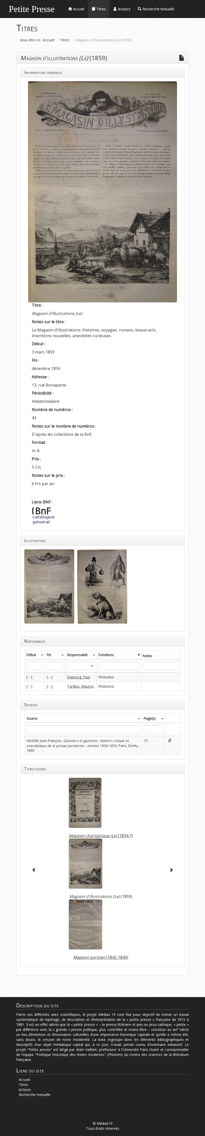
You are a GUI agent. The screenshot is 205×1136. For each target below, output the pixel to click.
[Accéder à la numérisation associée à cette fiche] (182, 58)
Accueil (48, 40)
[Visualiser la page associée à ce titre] (85, 805)
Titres (64, 40)
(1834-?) (101, 835)
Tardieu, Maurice (80, 686)
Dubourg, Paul (78, 677)
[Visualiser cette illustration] (49, 586)
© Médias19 (102, 1123)
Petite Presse (31, 8)
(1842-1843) (100, 957)
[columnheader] (34, 655)
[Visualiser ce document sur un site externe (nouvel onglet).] (169, 740)
